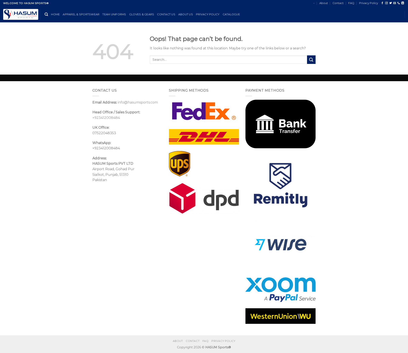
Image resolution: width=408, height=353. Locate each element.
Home (55, 14)
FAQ (351, 3)
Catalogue (231, 14)
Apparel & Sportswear (81, 14)
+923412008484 (106, 118)
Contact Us (166, 14)
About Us (185, 14)
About (323, 3)
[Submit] (311, 59)
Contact (338, 3)
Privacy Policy (368, 3)
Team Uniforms (114, 14)
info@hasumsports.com (138, 102)
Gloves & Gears (141, 14)
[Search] (46, 14)
